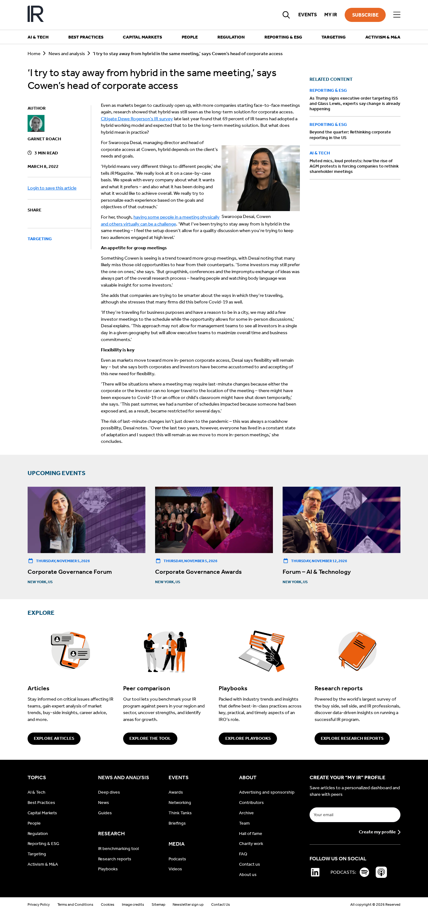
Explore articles (54, 738)
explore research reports (352, 738)
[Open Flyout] (396, 14)
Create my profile (377, 832)
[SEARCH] (286, 14)
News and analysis (67, 53)
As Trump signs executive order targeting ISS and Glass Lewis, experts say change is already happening (355, 103)
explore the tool (150, 738)
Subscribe (365, 15)
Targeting (40, 238)
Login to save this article (52, 188)
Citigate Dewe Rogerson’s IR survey (137, 119)
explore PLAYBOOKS (248, 738)
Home (34, 53)
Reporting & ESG (328, 90)
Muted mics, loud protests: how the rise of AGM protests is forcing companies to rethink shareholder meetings (354, 166)
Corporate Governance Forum (70, 571)
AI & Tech (320, 153)
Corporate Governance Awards (198, 571)
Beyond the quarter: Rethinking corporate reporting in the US (350, 134)
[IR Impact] (36, 15)
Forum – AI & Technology (317, 571)
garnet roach (44, 139)
